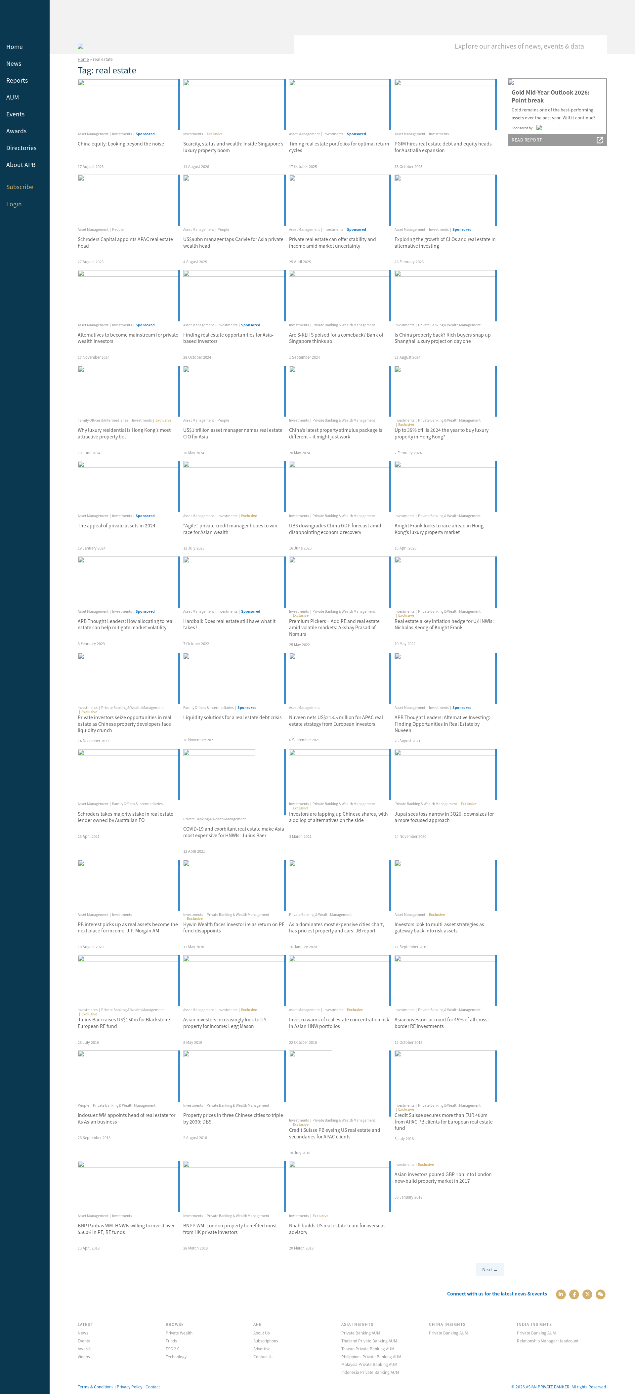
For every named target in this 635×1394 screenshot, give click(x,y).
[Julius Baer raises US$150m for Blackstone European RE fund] (129, 980)
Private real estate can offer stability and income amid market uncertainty (332, 242)
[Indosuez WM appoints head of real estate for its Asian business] (129, 1076)
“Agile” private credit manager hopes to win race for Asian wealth (230, 528)
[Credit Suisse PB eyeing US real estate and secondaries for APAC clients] (340, 1083)
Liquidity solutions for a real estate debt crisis (232, 717)
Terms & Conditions (95, 1386)
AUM (12, 97)
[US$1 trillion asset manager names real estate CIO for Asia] (234, 391)
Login (14, 203)
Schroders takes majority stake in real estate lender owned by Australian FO (125, 817)
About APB (21, 164)
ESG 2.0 (173, 1348)
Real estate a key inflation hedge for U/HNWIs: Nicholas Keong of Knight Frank (444, 624)
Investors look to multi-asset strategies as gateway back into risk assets (439, 927)
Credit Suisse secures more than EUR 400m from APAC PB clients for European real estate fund (444, 1121)
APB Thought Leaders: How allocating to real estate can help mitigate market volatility (126, 624)
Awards (16, 131)
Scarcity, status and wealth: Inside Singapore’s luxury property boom (233, 146)
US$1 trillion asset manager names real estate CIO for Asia (232, 433)
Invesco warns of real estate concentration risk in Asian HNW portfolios (339, 1022)
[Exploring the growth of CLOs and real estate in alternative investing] (446, 200)
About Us (261, 1332)
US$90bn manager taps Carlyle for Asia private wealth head (233, 242)
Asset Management (93, 133)
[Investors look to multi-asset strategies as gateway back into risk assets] (446, 885)
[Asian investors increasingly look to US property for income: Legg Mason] (234, 980)
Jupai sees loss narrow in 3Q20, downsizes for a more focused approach (444, 817)
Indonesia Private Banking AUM (370, 1372)
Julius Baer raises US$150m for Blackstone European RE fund (124, 1022)
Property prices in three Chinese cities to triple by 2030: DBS (233, 1118)
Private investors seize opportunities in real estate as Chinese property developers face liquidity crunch (124, 723)
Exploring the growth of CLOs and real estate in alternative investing (445, 242)
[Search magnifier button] (597, 45)
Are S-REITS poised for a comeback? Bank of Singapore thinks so (336, 338)
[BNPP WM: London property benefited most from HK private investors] (234, 1186)
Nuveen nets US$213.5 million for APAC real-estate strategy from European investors (337, 720)
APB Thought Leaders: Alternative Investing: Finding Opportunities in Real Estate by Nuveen (442, 723)
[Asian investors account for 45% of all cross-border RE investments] (446, 980)
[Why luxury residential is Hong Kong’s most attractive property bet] (129, 391)
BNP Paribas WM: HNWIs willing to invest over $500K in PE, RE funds (126, 1228)
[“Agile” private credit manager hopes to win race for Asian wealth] (234, 486)
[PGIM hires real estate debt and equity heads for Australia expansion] (446, 105)
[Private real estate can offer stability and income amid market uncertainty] (340, 200)
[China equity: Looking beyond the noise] (129, 105)
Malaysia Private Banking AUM (369, 1364)
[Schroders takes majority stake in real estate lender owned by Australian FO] (129, 774)
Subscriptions (265, 1340)
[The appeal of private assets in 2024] (129, 486)
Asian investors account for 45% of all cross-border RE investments (442, 1022)
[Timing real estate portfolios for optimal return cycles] (340, 105)
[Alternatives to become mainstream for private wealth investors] (129, 295)
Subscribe (19, 186)
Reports (17, 80)
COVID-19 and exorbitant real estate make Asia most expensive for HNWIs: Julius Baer (233, 832)
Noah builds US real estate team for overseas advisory (337, 1228)
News (13, 63)
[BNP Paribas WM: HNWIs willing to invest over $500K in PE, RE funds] (129, 1186)
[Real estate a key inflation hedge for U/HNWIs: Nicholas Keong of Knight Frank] (446, 582)
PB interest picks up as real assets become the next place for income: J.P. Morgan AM (128, 927)
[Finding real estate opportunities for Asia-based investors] (234, 295)
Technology (176, 1356)
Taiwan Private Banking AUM (368, 1348)
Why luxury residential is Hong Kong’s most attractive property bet (124, 433)
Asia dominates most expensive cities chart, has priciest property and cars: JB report (336, 927)
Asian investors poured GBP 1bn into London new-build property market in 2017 (443, 1177)
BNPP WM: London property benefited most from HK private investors (230, 1228)
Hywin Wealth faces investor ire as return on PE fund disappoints (233, 927)
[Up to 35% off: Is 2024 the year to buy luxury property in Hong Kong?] (446, 391)
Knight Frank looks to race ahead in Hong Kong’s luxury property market (439, 528)
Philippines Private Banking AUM (371, 1356)
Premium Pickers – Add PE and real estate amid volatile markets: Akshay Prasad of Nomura (334, 627)
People (118, 229)
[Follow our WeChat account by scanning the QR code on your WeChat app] (601, 1293)
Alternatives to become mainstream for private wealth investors (128, 338)
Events (15, 114)
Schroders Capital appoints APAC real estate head (125, 242)
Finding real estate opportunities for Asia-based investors (228, 338)
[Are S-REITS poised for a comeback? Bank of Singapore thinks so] (340, 295)
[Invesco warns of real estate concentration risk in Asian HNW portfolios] (340, 980)
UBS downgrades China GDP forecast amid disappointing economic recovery (335, 528)
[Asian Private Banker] (80, 45)
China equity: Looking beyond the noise (121, 143)
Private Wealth (179, 1332)
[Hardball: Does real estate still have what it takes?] (234, 582)
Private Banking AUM (360, 1332)
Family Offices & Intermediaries (103, 420)
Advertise (262, 1348)
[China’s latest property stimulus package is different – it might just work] (340, 391)
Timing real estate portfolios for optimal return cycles (339, 146)
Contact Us (263, 1356)
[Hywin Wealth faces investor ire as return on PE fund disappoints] (234, 885)
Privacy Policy (129, 1386)
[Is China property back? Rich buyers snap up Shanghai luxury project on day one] (446, 295)
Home (14, 46)
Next (490, 1269)
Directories (21, 148)
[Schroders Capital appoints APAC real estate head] (129, 200)
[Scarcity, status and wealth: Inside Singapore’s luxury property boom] (234, 105)
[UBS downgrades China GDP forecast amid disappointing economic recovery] (340, 486)
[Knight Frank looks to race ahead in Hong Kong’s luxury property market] (446, 486)
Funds (171, 1340)
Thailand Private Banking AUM (369, 1340)
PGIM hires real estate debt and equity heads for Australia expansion (443, 146)
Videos (84, 1356)
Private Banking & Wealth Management (344, 324)
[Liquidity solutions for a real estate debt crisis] (234, 678)
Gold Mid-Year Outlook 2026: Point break (550, 96)
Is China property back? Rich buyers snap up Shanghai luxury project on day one (443, 338)
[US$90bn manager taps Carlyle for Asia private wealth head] (234, 200)
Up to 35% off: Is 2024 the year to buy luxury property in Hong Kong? (441, 433)
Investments (122, 133)
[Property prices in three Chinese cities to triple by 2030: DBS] (234, 1076)
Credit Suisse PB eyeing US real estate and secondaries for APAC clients (334, 1133)
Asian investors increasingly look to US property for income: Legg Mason (224, 1022)
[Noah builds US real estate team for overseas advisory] (340, 1186)
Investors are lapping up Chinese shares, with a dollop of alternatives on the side (338, 817)
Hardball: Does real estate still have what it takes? (229, 624)
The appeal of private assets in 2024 (116, 525)
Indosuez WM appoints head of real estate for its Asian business (126, 1118)
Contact (153, 1386)
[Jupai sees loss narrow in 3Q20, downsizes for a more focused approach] (446, 774)
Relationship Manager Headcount (547, 1340)
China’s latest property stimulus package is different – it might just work (335, 433)
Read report (527, 140)
